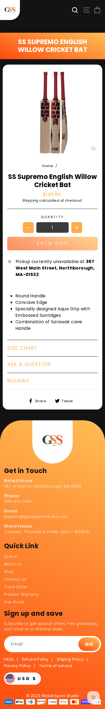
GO (89, 644)
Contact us (15, 579)
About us (13, 564)
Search (11, 556)
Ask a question (29, 364)
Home (47, 166)
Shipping (30, 200)
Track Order (15, 587)
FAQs (9, 659)
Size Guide (14, 602)
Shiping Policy (70, 659)
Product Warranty (21, 594)
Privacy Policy (17, 665)
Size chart (22, 348)
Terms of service (55, 665)
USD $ (27, 678)
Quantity (52, 217)
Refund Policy (35, 659)
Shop (9, 571)
